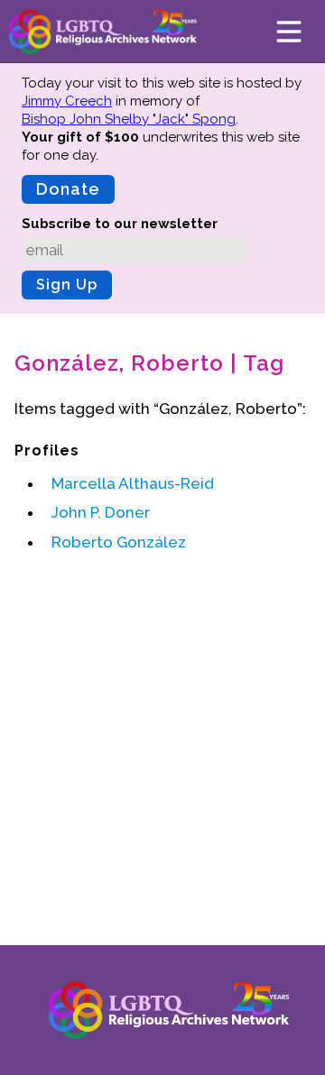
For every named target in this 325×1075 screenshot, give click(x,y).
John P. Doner (100, 512)
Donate (68, 188)
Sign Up (67, 284)
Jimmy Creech (67, 101)
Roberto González (118, 542)
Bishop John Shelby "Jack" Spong (129, 119)
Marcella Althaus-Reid (132, 483)
